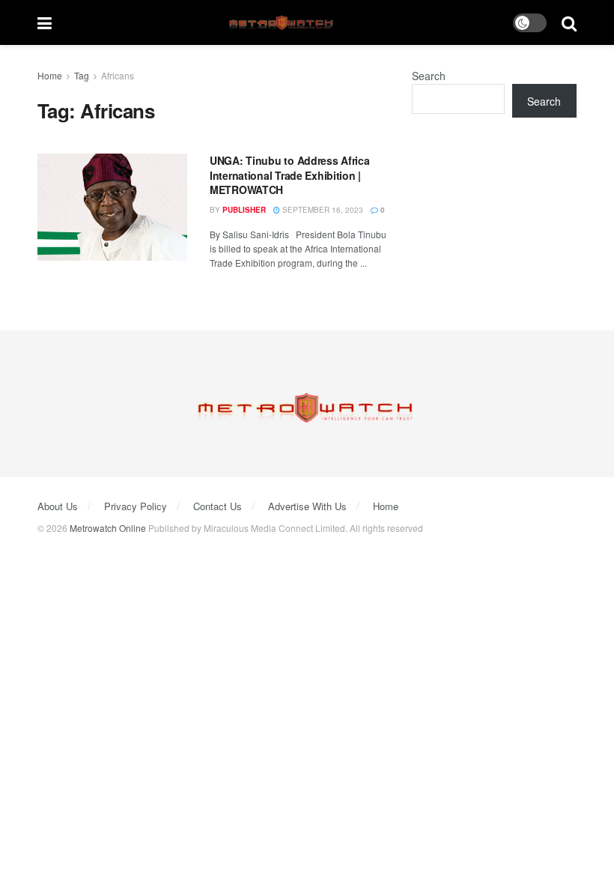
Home (49, 75)
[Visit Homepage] (282, 22)
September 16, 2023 (321, 210)
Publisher (244, 210)
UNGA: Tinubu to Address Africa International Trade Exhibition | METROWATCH (290, 175)
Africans (117, 75)
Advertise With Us (307, 506)
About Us (57, 506)
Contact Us (217, 506)
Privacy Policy (135, 506)
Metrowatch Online (108, 527)
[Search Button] (569, 22)
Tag (81, 75)
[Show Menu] (44, 22)
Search (429, 75)
